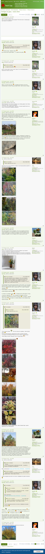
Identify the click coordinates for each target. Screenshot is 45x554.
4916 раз (38, 253)
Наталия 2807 (34, 101)
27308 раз (38, 57)
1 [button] (29, 14)
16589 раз (38, 170)
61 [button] (33, 14)
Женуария (34, 238)
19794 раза (38, 124)
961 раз (38, 106)
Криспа (33, 248)
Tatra (33, 165)
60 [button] (31, 14)
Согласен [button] (38, 551)
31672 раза (38, 56)
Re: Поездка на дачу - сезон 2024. (8, 41)
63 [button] (37, 14)
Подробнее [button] (8, 552)
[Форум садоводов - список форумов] (8, 5)
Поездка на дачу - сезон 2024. (10, 11)
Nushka (6, 161)
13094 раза (38, 252)
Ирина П (3, 18)
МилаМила (34, 51)
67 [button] (41, 14)
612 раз (38, 107)
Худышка (33, 118)
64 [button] (38, 14)
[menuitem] (2, 1)
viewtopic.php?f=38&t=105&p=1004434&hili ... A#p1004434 (19, 468)
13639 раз (38, 33)
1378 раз (38, 243)
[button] (26, 14)
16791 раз (38, 536)
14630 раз (38, 171)
